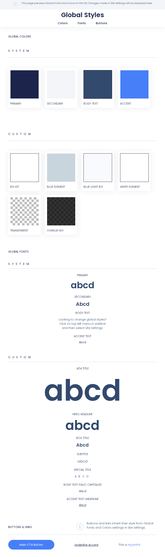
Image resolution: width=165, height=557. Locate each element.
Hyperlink (134, 545)
